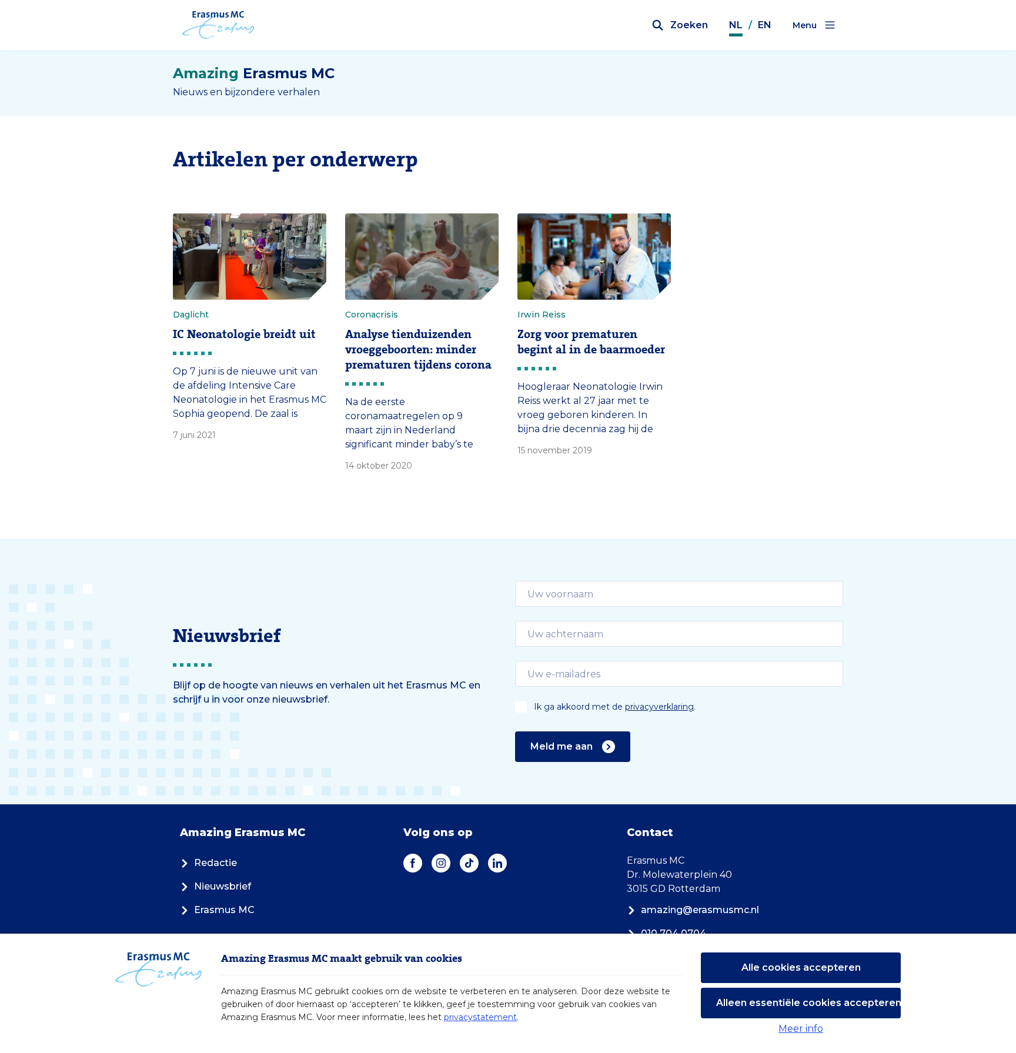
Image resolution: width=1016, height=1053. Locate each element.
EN (764, 25)
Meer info (800, 1028)
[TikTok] (469, 863)
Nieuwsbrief (222, 886)
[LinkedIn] (497, 863)
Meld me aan (561, 746)
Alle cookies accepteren (801, 967)
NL (736, 25)
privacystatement (480, 1017)
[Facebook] (412, 863)
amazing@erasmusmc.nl (700, 909)
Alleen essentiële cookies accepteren (808, 1002)
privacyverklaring (659, 706)
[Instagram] (441, 863)
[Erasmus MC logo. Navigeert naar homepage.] (218, 25)
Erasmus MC (224, 909)
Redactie (215, 862)
